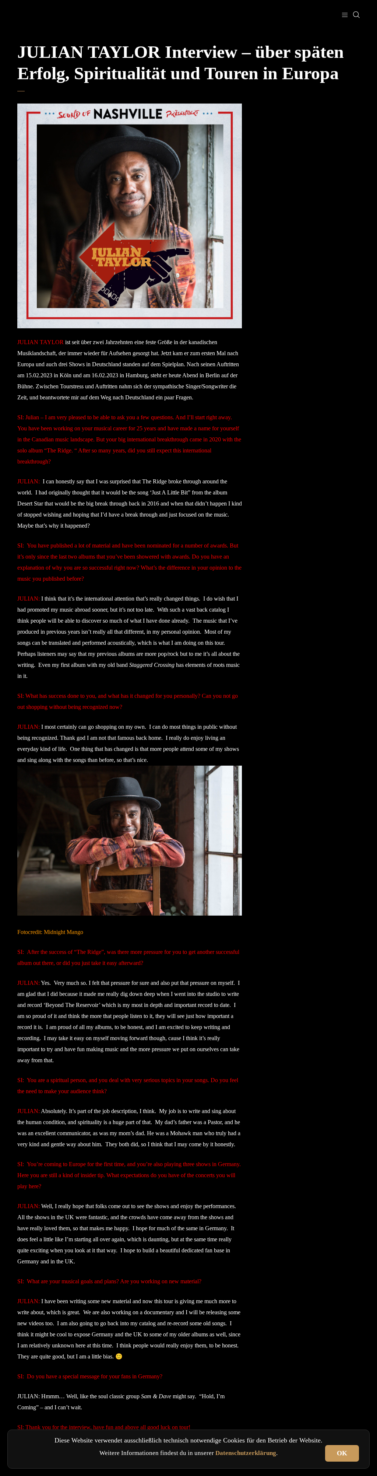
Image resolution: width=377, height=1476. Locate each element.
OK (342, 1453)
